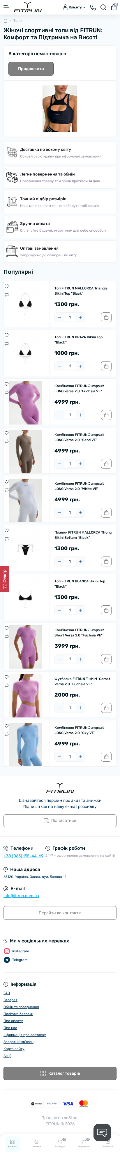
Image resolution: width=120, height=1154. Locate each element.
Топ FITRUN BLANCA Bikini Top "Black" (79, 583)
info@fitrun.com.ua (21, 895)
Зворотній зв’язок (18, 1042)
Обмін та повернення (21, 1007)
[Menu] (6, 7)
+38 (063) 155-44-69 (23, 856)
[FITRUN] (60, 788)
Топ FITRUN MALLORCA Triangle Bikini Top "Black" (80, 291)
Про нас (10, 1028)
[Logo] (28, 7)
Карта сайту (13, 1049)
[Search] (103, 7)
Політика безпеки (18, 1014)
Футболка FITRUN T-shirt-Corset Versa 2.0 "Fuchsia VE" (82, 681)
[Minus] (59, 317)
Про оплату (13, 1021)
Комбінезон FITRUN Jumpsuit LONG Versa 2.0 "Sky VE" (79, 730)
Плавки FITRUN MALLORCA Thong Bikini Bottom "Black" (83, 535)
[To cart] (106, 317)
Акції (7, 1056)
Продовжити (31, 68)
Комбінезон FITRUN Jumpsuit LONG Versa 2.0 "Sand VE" (79, 437)
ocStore (71, 1117)
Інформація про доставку (24, 1035)
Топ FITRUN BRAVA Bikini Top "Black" (78, 339)
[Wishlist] (6, 286)
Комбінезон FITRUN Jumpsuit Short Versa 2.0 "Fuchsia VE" (79, 632)
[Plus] (80, 317)
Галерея (10, 1000)
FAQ (6, 993)
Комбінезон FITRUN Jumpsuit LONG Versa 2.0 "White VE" (79, 486)
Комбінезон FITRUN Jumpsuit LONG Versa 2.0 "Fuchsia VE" (79, 388)
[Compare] (6, 294)
